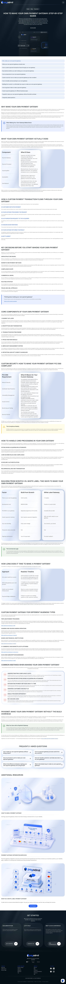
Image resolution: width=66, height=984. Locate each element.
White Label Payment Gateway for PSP (8, 625)
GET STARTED (9, 943)
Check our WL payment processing (10, 301)
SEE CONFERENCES (52, 944)
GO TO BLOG (33, 906)
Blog (32, 9)
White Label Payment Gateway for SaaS (8, 660)
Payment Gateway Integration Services (14, 855)
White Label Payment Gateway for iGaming (9, 635)
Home (28, 9)
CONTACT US (31, 943)
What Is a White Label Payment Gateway (14, 898)
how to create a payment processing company (49, 738)
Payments (36, 9)
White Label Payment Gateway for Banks (8, 643)
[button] (17, 752)
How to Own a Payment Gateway (11, 813)
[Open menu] (63, 2)
